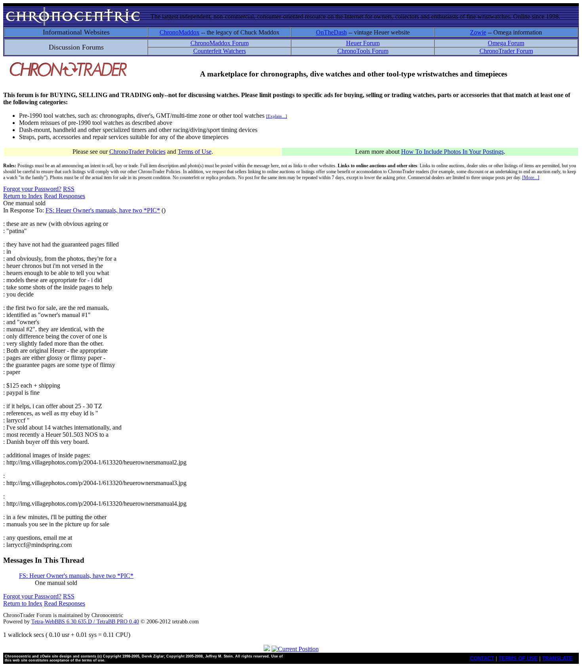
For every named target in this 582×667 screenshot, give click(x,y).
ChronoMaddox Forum (219, 43)
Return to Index (22, 196)
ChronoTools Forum (362, 51)
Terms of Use (194, 151)
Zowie (478, 32)
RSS (68, 188)
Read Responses (64, 196)
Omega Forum (506, 43)
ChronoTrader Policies (137, 151)
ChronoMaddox (180, 32)
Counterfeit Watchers (219, 51)
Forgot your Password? (32, 188)
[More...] (530, 177)
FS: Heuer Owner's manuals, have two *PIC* (103, 210)
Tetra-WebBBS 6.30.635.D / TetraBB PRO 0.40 (85, 622)
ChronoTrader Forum (506, 51)
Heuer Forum (363, 43)
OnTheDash (331, 32)
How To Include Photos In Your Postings (452, 151)
